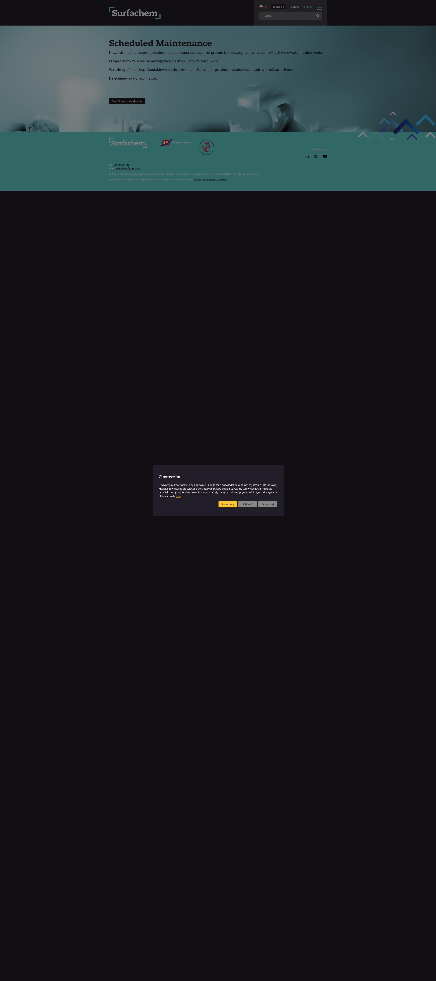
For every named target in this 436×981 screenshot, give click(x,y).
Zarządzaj (267, 504)
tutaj (178, 496)
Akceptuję (228, 504)
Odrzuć (247, 504)
